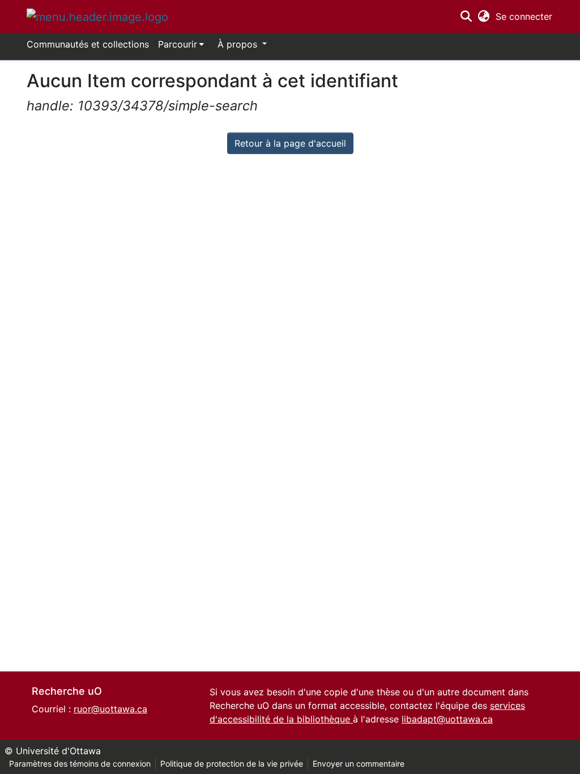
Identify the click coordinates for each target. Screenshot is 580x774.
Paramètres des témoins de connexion (80, 763)
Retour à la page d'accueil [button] (290, 143)
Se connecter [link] (524, 16)
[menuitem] (181, 44)
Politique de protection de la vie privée (231, 763)
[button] (97, 16)
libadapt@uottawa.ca (447, 719)
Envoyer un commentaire (358, 763)
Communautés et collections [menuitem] (88, 44)
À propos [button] (239, 44)
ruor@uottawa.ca (110, 709)
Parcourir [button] (177, 44)
